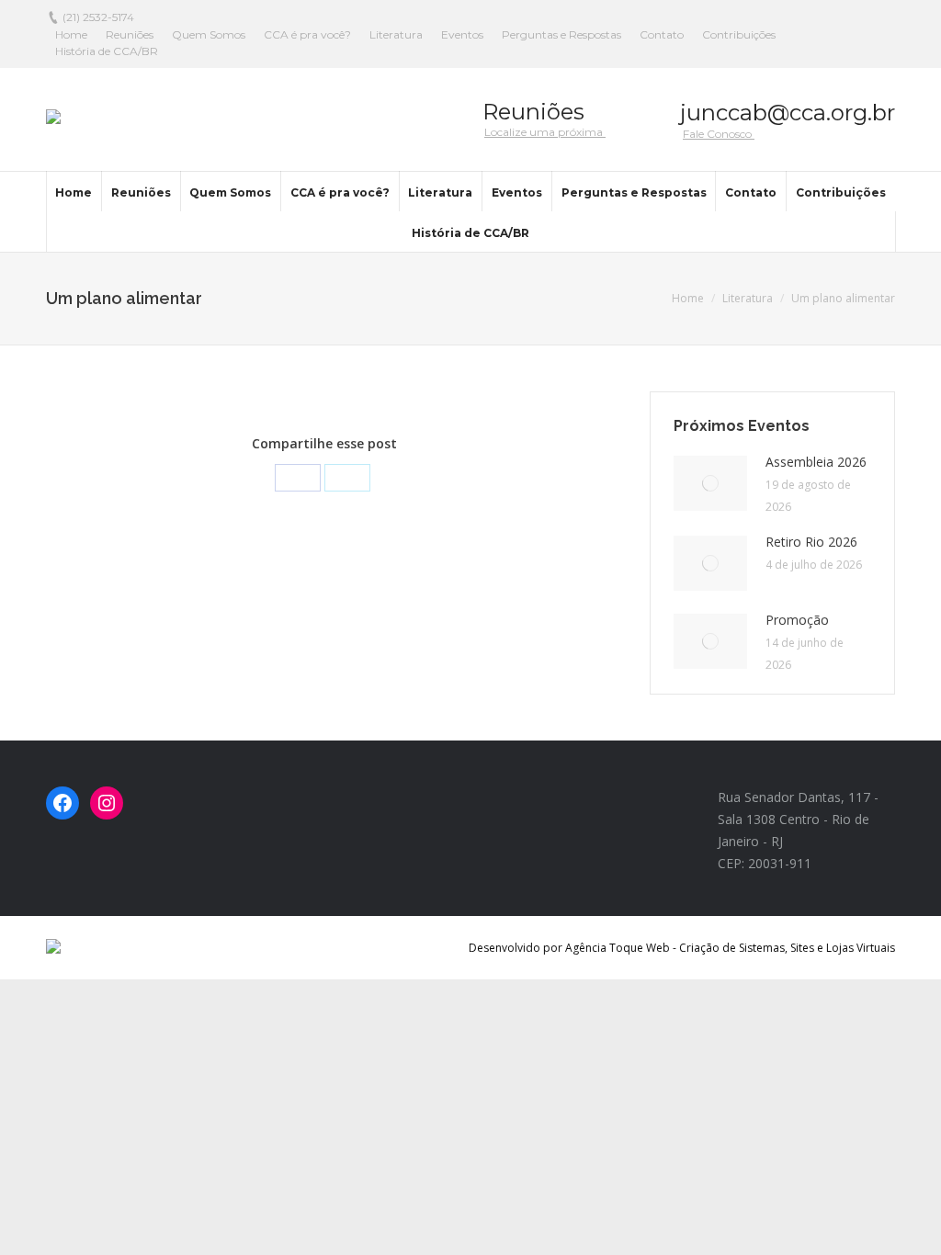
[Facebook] (298, 478)
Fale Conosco (718, 134)
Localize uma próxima (545, 132)
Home (688, 298)
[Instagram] (106, 803)
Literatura (747, 298)
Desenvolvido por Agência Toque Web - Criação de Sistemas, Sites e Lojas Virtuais (682, 947)
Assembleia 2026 (816, 461)
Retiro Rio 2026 (811, 541)
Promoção (797, 619)
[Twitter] (347, 478)
